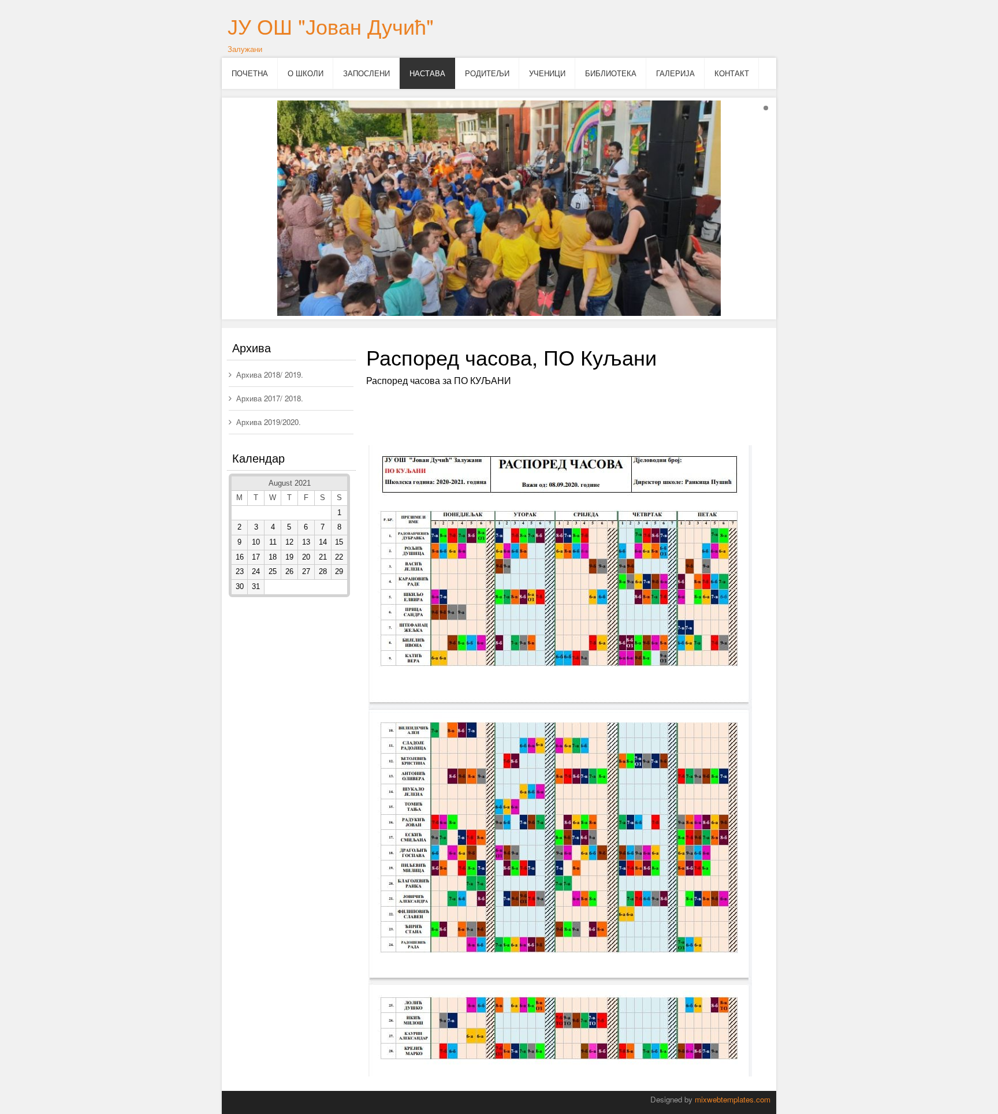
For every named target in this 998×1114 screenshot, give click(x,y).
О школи (305, 73)
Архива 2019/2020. (268, 421)
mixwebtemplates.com (732, 1099)
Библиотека (610, 73)
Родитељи (487, 73)
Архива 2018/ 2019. (269, 374)
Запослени (366, 73)
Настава (427, 73)
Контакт (731, 73)
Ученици (547, 73)
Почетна (250, 73)
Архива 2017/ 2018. (269, 398)
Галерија (675, 73)
